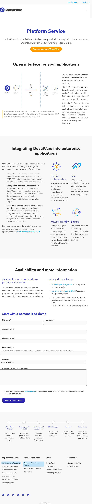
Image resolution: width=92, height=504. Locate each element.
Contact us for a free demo (11, 463)
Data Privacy (50, 466)
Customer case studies (9, 473)
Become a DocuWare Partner (31, 464)
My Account (28, 472)
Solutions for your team (10, 466)
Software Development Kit (28, 232)
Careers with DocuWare (10, 479)
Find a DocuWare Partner (32, 468)
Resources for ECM (8, 476)
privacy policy (30, 391)
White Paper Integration (62, 284)
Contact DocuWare (74, 463)
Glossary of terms (8, 482)
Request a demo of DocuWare (46, 49)
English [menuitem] (85, 2)
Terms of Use (50, 463)
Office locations (73, 466)
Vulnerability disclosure (53, 473)
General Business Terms (54, 469)
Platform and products (9, 470)
